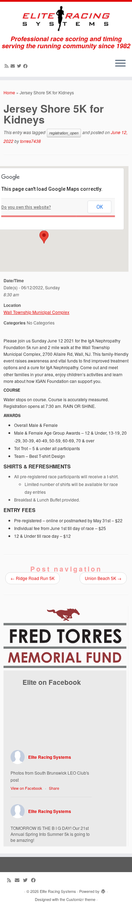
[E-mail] (14, 66)
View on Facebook (26, 788)
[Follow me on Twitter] (20, 66)
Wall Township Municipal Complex (36, 312)
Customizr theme (80, 899)
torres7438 (30, 141)
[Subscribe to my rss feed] (8, 66)
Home (9, 92)
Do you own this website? (26, 207)
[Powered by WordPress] (103, 889)
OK (99, 207)
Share (54, 788)
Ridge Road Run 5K (33, 578)
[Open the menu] (120, 64)
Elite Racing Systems (49, 757)
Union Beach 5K (103, 578)
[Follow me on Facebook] (26, 66)
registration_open (63, 132)
